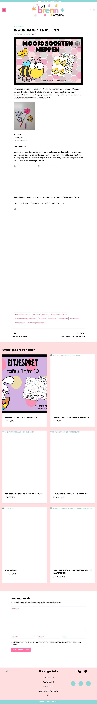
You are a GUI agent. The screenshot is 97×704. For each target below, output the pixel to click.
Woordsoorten (20, 323)
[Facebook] (73, 683)
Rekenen (21, 26)
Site (64, 637)
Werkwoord (74, 319)
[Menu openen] (4, 10)
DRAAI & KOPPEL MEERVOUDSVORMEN (71, 417)
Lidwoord (36, 314)
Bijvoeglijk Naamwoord (22, 314)
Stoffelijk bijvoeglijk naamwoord (25, 319)
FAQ (48, 695)
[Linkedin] (88, 683)
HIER (44, 1)
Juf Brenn (20, 34)
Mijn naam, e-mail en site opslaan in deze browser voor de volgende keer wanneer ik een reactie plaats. (47, 643)
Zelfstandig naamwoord (36, 323)
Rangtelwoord (56, 314)
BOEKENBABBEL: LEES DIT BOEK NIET (73, 335)
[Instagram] (80, 683)
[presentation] (24, 383)
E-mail (41, 637)
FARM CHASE (11, 570)
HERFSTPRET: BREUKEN (19, 335)
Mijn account (48, 677)
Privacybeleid (48, 686)
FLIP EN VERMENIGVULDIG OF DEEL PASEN (24, 493)
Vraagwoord (63, 319)
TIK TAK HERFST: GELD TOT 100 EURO (70, 493)
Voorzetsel (52, 319)
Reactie (15, 609)
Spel (15, 26)
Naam (15, 637)
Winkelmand (48, 682)
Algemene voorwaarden (48, 691)
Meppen (45, 314)
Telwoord (42, 319)
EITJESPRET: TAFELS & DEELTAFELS (21, 417)
